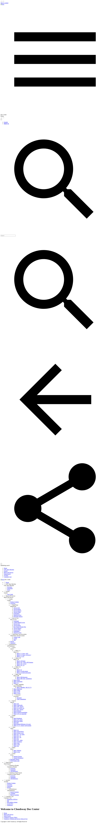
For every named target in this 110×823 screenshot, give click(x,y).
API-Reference (11, 790)
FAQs (11, 755)
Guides (9, 600)
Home (5, 568)
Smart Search (7, 574)
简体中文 (6, 123)
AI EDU (6, 575)
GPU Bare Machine (9, 569)
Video (11, 728)
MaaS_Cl (16, 652)
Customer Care (8, 577)
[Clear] (1, 564)
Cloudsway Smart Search (13, 774)
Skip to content (4, 3)
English (6, 122)
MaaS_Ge (16, 668)
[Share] (55, 562)
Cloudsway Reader (12, 767)
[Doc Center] (2, 4)
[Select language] (1, 119)
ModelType (13, 606)
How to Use (13, 619)
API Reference (11, 646)
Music (11, 749)
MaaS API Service (8, 572)
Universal (16, 696)
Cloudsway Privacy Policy (10, 817)
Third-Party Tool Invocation (17, 635)
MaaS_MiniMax (18, 686)
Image (11, 717)
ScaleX (6, 571)
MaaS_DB (16, 675)
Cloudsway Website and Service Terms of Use (15, 819)
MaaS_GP (16, 659)
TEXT (12, 649)
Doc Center (7, 579)
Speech (12, 702)
